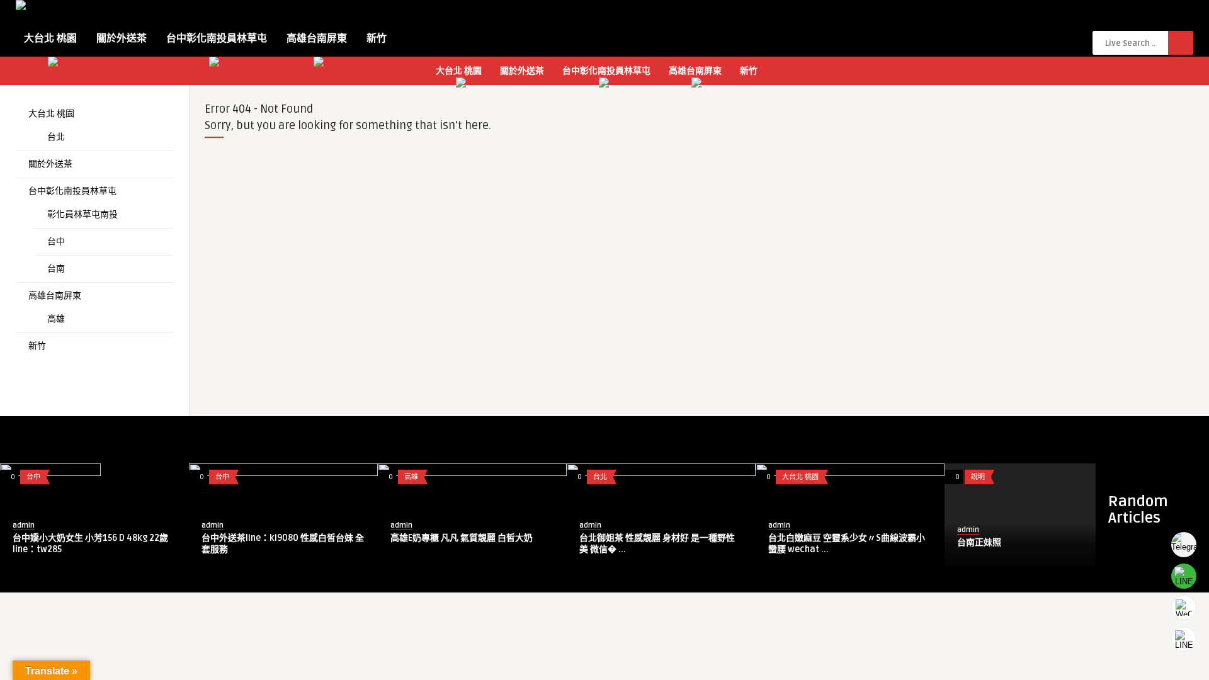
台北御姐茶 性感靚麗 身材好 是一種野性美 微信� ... (657, 544)
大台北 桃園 (50, 38)
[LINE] (1183, 576)
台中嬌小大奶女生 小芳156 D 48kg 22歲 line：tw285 (90, 544)
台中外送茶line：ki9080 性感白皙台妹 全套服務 (283, 544)
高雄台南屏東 (317, 38)
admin (24, 525)
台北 (56, 137)
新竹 (376, 38)
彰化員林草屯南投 (82, 214)
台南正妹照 (979, 542)
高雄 (56, 319)
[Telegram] (1183, 544)
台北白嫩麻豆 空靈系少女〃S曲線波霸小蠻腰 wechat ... (846, 544)
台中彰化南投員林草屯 (216, 38)
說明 (978, 477)
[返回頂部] (1183, 639)
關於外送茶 (121, 38)
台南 (56, 268)
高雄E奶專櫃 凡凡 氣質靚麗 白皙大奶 (461, 538)
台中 (56, 241)
